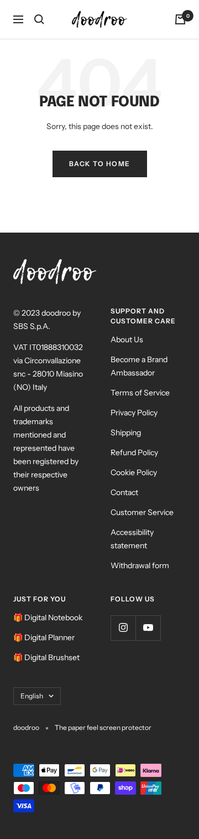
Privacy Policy (134, 413)
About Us (127, 339)
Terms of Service (140, 393)
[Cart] (180, 19)
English (31, 696)
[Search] (39, 19)
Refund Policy (134, 452)
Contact (124, 492)
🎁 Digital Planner (44, 637)
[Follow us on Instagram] (123, 627)
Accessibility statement (132, 538)
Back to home (99, 163)
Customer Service (142, 512)
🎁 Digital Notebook (47, 617)
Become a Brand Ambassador (139, 366)
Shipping (126, 432)
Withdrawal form (140, 565)
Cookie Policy (134, 472)
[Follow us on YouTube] (147, 627)
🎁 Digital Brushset (46, 657)
